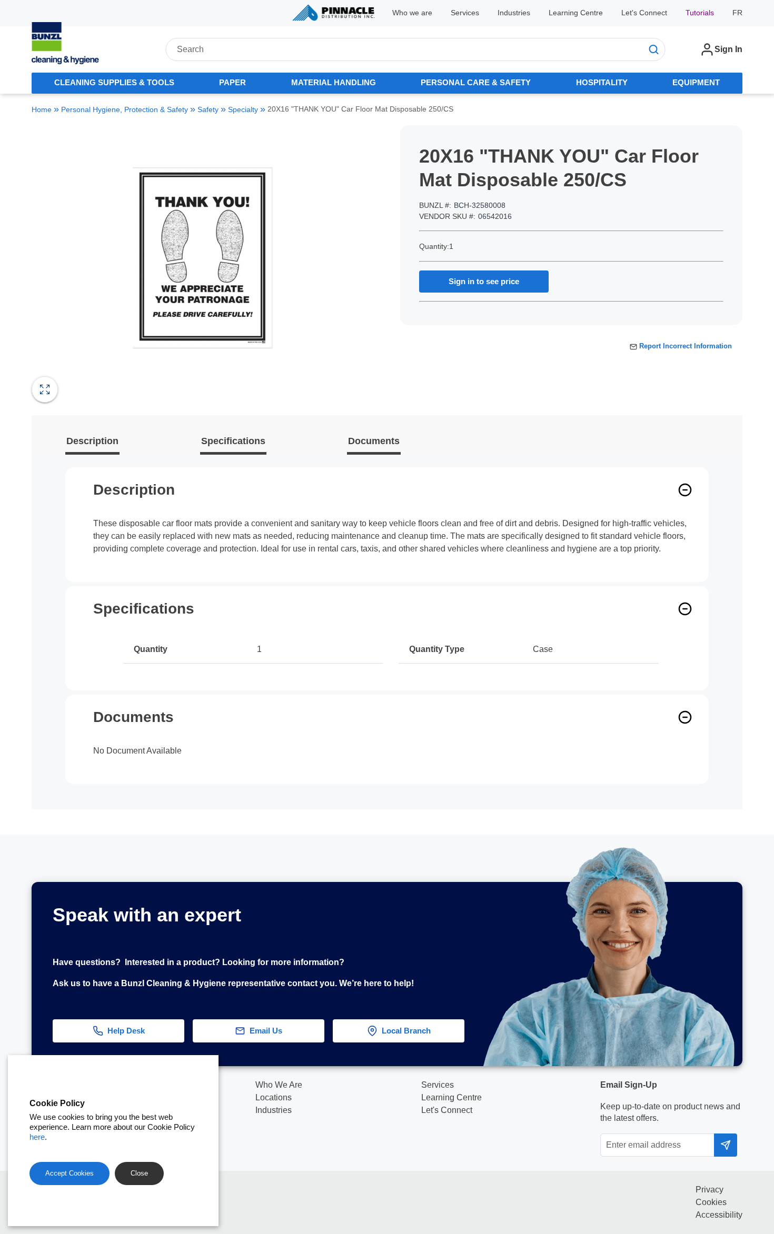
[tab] (114, 83)
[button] (751, 972)
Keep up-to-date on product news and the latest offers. (670, 1112)
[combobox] (415, 49)
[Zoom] (45, 389)
